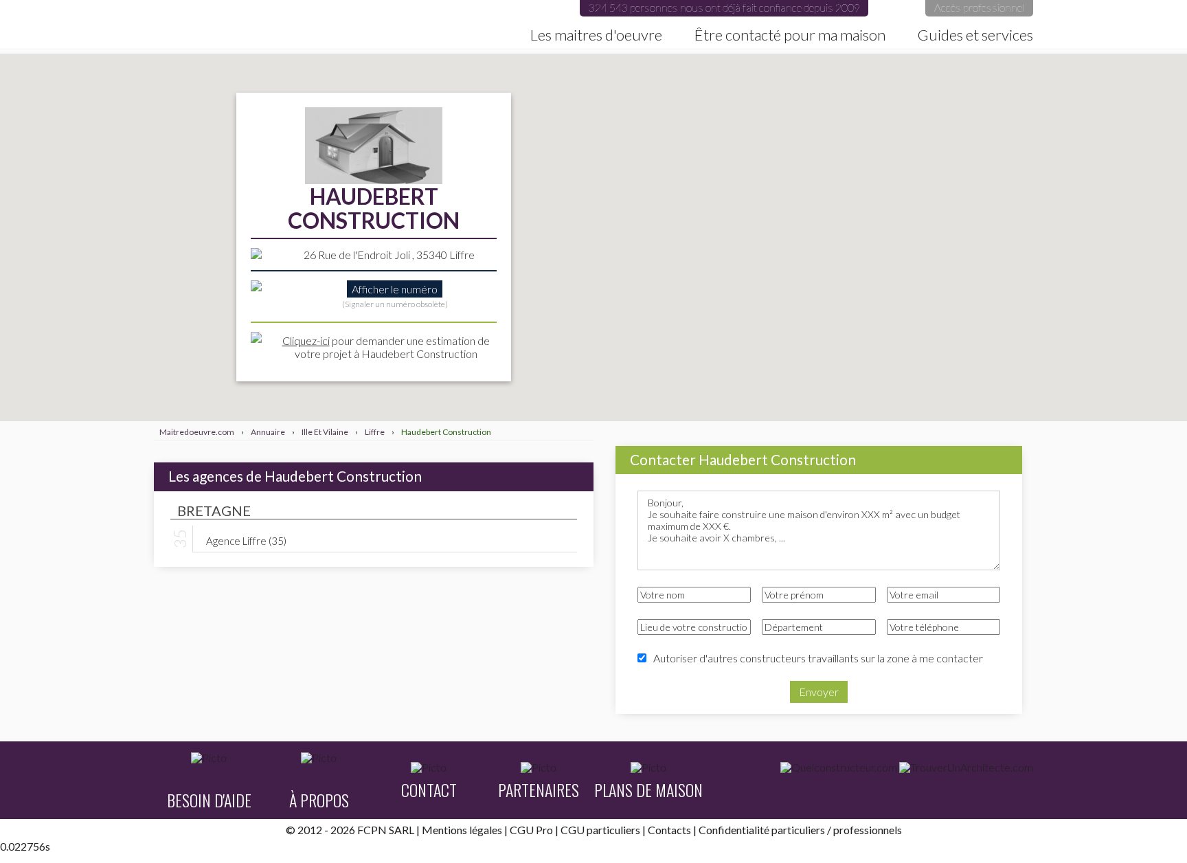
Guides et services (975, 35)
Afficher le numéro (395, 288)
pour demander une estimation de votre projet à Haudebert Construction (386, 347)
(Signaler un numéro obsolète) (395, 304)
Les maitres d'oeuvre (596, 35)
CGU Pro (531, 829)
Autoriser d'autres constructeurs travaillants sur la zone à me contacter (818, 657)
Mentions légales (462, 829)
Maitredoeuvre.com (180, 24)
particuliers (798, 829)
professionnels (867, 829)
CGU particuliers (600, 829)
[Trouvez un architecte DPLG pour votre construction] (966, 767)
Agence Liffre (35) (246, 540)
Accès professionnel (979, 7)
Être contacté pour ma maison (789, 35)
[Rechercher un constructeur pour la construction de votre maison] (838, 767)
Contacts (669, 829)
